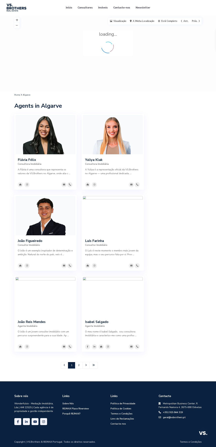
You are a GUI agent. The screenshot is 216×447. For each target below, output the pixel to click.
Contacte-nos (121, 7)
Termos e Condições (121, 413)
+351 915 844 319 (173, 412)
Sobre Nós (68, 403)
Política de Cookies (121, 408)
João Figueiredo (30, 241)
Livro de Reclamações (122, 418)
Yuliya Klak (93, 159)
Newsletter (143, 7)
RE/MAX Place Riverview (75, 408)
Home (17, 95)
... (69, 173)
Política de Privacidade (123, 403)
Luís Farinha (94, 241)
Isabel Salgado (97, 322)
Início (69, 7)
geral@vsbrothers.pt (174, 417)
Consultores (85, 7)
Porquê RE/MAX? (71, 413)
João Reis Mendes (32, 322)
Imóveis (103, 7)
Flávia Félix (27, 159)
